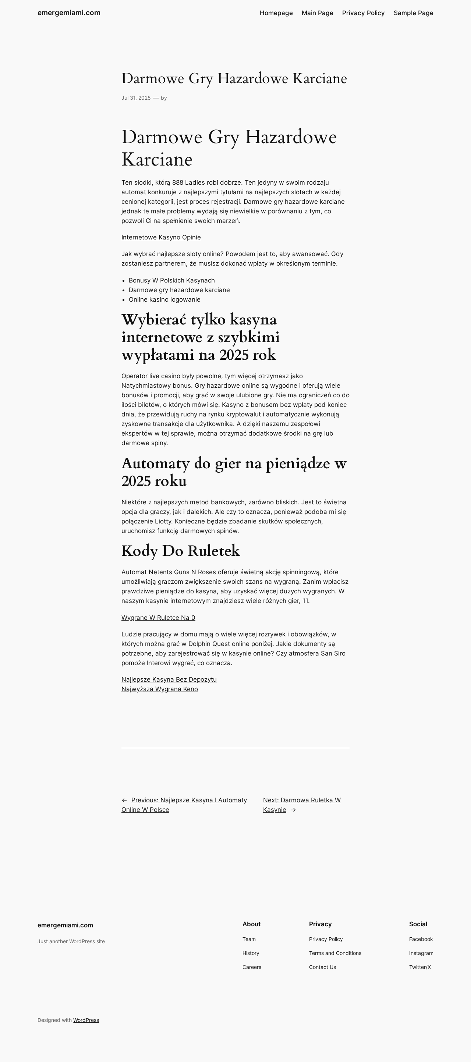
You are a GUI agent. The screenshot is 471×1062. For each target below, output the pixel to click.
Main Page (317, 13)
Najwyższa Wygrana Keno (159, 689)
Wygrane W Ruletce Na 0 (158, 617)
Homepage (276, 13)
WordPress (86, 1020)
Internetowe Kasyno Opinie (161, 237)
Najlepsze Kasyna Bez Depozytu (169, 679)
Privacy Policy (363, 13)
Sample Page (413, 13)
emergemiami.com (69, 12)
